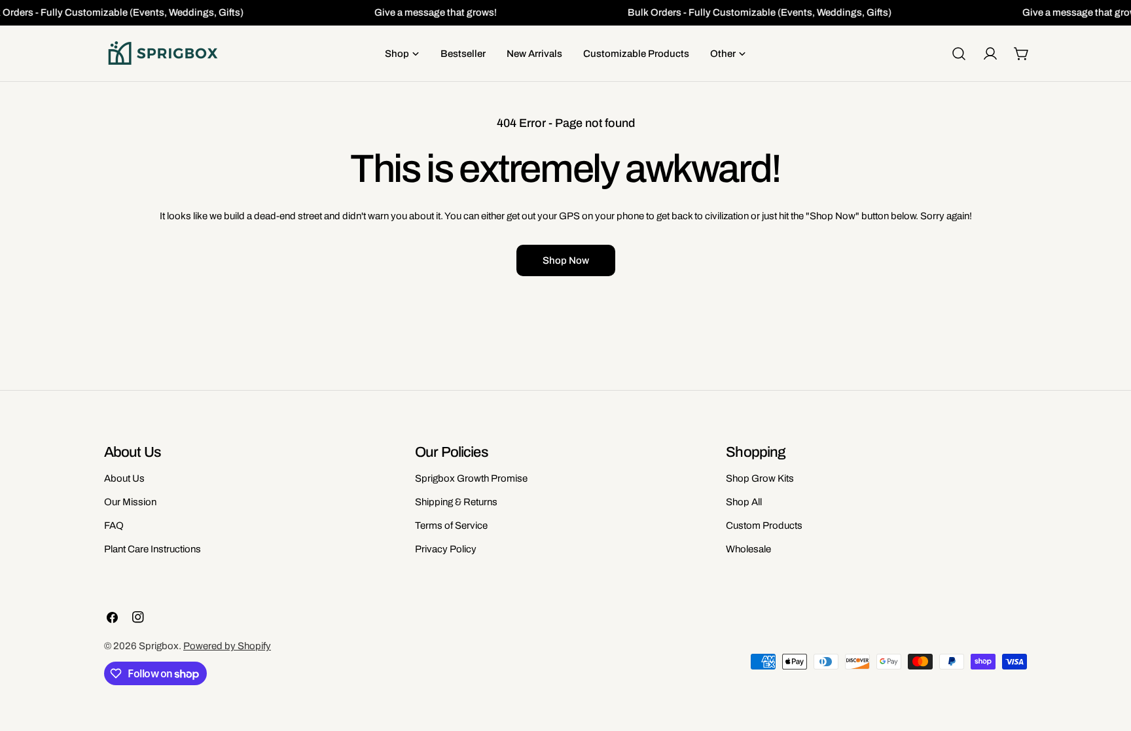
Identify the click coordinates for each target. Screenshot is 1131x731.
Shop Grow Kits (760, 478)
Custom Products (764, 525)
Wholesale (748, 549)
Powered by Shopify (227, 646)
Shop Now (566, 260)
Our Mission (130, 502)
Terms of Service (451, 525)
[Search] (959, 54)
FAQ (114, 525)
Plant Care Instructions (152, 549)
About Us (124, 478)
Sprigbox (159, 646)
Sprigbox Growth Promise (471, 478)
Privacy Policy (445, 549)
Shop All (744, 502)
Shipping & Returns (456, 502)
